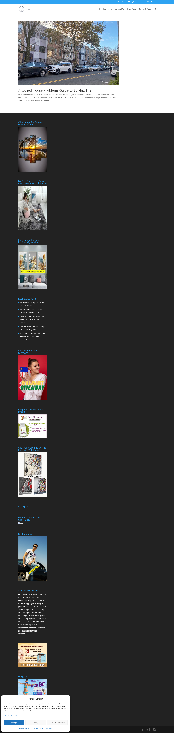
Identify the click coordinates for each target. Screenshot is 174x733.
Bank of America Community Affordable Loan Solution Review (32, 319)
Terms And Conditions (148, 2)
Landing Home (105, 9)
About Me (119, 9)
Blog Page (131, 9)
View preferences (57, 722)
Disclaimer (121, 2)
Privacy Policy (132, 2)
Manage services (11, 715)
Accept (14, 722)
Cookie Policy (24, 728)
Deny (35, 722)
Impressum (48, 728)
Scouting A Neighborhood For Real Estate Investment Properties (32, 336)
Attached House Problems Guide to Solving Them (56, 90)
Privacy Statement (36, 728)
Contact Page (145, 9)
